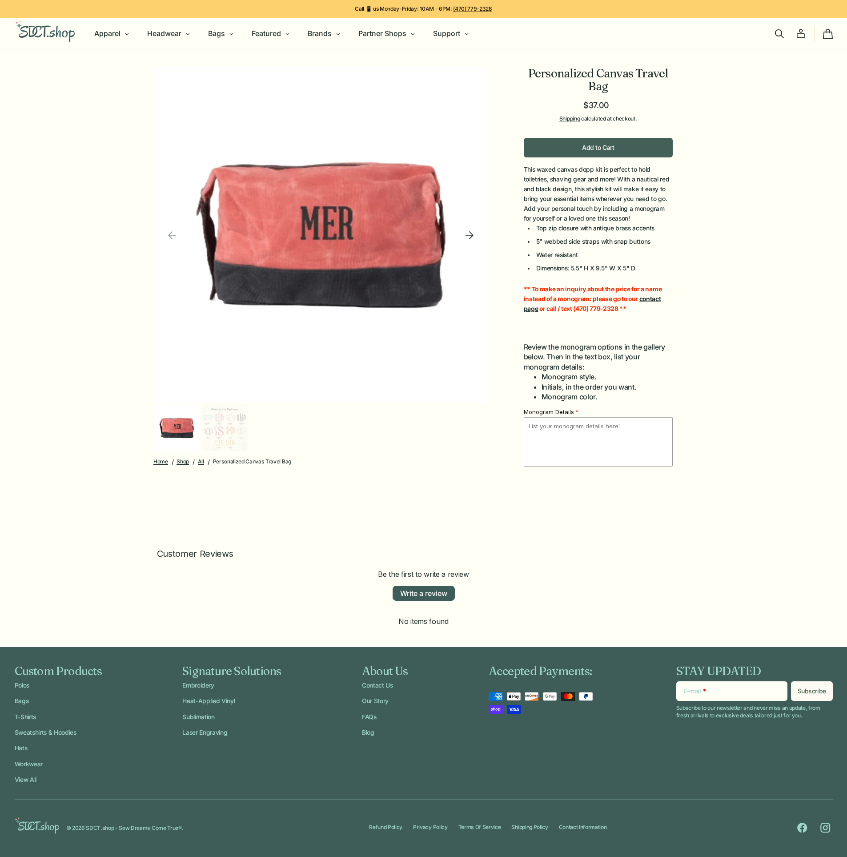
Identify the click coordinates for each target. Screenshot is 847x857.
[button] (779, 34)
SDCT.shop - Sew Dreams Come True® (133, 828)
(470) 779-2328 (472, 8)
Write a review (423, 593)
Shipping (569, 118)
